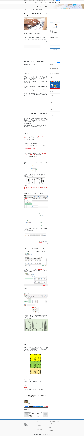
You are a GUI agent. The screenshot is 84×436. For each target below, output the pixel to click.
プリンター (52, 105)
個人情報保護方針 (51, 430)
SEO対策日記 (52, 95)
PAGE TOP (81, 422)
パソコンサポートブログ (39, 429)
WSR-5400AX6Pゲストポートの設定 (54, 68)
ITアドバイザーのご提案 (51, 423)
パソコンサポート (38, 422)
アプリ (28, 409)
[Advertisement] (36, 54)
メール (51, 106)
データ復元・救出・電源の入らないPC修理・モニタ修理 (54, 421)
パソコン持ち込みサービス (39, 425)
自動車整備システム (38, 428)
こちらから (31, 403)
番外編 (51, 109)
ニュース (51, 102)
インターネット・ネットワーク (54, 99)
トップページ (37, 421)
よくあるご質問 (50, 426)
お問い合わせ (58, 0)
